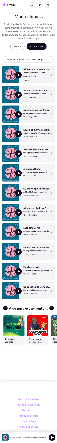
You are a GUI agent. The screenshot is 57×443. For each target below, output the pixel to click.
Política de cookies (28, 415)
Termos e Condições (28, 399)
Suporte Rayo (28, 421)
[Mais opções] (51, 75)
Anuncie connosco (28, 426)
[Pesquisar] (32, 5)
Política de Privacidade (29, 404)
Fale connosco (28, 410)
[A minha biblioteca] (40, 5)
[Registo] (47, 5)
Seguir (17, 46)
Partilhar (38, 46)
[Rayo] (29, 391)
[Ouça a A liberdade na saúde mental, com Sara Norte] (52, 437)
